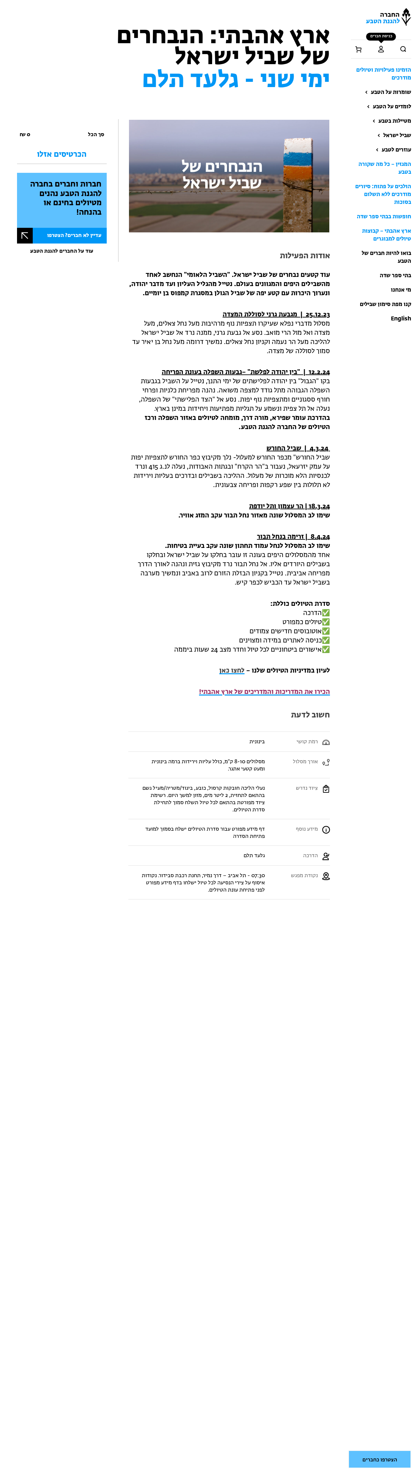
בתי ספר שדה (395, 276)
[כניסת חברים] (381, 49)
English (401, 319)
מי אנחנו (401, 290)
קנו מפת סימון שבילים (385, 304)
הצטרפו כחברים (379, 1460)
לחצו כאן (232, 670)
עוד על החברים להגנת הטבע (61, 251)
